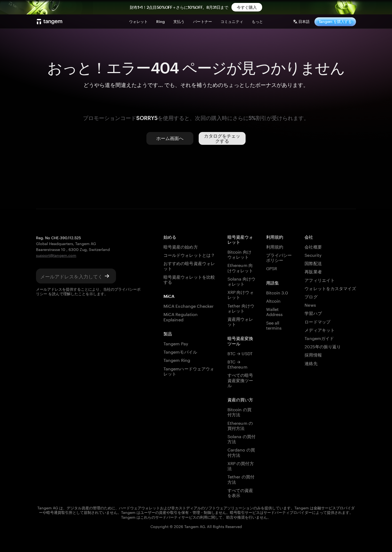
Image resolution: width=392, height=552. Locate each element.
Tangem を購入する (335, 21)
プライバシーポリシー (279, 257)
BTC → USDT (239, 352)
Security (313, 254)
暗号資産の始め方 (180, 246)
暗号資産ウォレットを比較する (189, 279)
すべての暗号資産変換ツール (240, 379)
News (310, 304)
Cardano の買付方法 (241, 452)
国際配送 (313, 262)
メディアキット (319, 329)
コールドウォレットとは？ (189, 254)
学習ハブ (313, 312)
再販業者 (313, 271)
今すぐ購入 (247, 7)
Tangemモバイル (180, 351)
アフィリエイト (319, 279)
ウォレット (138, 21)
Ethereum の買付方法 (240, 425)
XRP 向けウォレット (240, 294)
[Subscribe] (107, 276)
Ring (160, 21)
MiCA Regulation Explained (180, 316)
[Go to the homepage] (49, 22)
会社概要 (313, 246)
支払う (179, 21)
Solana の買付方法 (241, 438)
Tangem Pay (175, 343)
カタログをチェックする (222, 138)
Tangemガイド (319, 337)
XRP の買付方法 (240, 465)
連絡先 (311, 362)
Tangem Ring (176, 359)
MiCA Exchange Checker (188, 305)
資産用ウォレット (240, 321)
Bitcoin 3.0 (277, 292)
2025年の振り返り (323, 346)
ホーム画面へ (170, 138)
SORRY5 (147, 118)
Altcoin (273, 300)
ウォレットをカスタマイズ (330, 287)
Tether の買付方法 (240, 479)
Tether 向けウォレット (240, 308)
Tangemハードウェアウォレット (188, 371)
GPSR (271, 267)
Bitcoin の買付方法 (239, 411)
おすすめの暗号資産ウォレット (189, 265)
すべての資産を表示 (240, 492)
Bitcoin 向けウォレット (239, 254)
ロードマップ (317, 321)
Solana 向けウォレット (241, 281)
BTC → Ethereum (237, 364)
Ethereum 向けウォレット (240, 267)
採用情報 (313, 354)
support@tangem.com (56, 255)
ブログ (311, 296)
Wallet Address (274, 311)
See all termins (274, 325)
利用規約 (274, 246)
